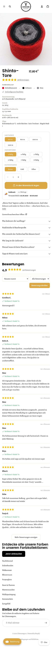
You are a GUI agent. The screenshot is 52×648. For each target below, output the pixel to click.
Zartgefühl (6, 603)
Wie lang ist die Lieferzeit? (12, 240)
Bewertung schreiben (39, 285)
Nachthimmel (7, 561)
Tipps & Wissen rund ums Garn (14, 253)
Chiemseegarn (22, 633)
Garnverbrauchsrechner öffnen (13, 214)
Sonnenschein (7, 599)
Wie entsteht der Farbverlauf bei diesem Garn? (21, 234)
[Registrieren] (46, 623)
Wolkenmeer (7, 570)
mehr (4, 209)
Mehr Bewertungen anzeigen (26, 537)
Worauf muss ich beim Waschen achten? (18, 247)
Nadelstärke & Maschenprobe (14, 227)
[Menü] (4, 6)
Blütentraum (7, 575)
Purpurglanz (7, 579)
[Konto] (42, 6)
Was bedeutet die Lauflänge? (13, 221)
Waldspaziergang (8, 594)
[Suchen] (10, 6)
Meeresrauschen (8, 589)
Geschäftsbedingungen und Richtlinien (26, 639)
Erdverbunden (7, 565)
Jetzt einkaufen (13, 553)
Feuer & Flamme (8, 585)
